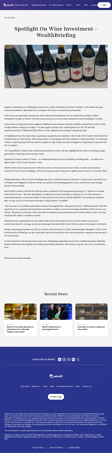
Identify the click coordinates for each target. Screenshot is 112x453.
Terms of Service (56, 447)
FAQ (85, 5)
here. (6, 247)
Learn (78, 5)
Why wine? (25, 386)
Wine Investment (21, 5)
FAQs (77, 386)
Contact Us (86, 386)
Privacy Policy (38, 447)
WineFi (28, 118)
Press (52, 386)
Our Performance (56, 5)
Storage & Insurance (64, 386)
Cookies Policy (74, 447)
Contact (94, 5)
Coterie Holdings (85, 118)
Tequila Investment (38, 5)
